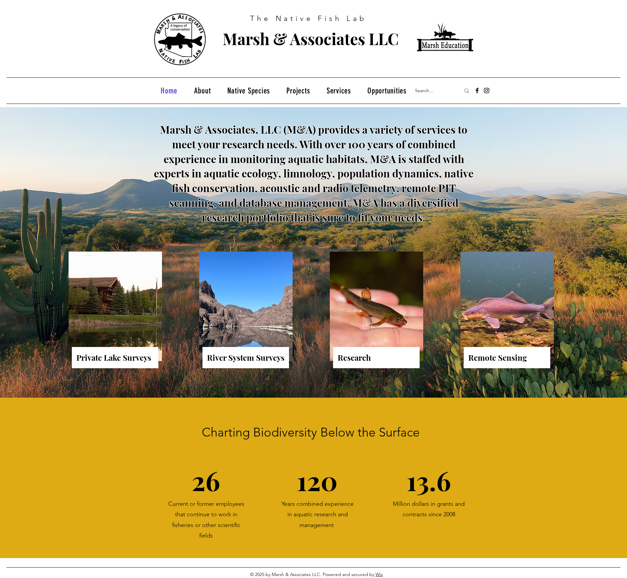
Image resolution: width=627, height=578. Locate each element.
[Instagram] (486, 90)
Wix (379, 574)
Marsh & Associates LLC (311, 38)
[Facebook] (477, 90)
